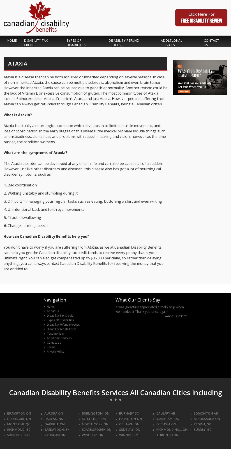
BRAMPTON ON (19, 413)
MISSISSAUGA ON (207, 419)
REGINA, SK (202, 424)
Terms (51, 347)
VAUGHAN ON (55, 435)
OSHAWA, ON (129, 424)
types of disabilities (76, 42)
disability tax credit (36, 42)
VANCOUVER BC (19, 435)
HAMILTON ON (130, 419)
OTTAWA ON (166, 424)
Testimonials (55, 334)
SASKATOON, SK (56, 429)
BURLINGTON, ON (95, 413)
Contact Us (54, 343)
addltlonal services (171, 42)
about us (53, 311)
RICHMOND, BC (18, 429)
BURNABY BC (129, 413)
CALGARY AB (165, 413)
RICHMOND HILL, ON (172, 429)
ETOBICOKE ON (19, 419)
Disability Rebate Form (61, 329)
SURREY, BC (202, 429)
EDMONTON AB (206, 413)
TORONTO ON (167, 435)
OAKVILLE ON (54, 424)
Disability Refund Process (63, 325)
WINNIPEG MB (130, 435)
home (12, 40)
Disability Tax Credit (60, 315)
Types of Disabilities (60, 320)
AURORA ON (53, 413)
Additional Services (59, 338)
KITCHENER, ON (94, 419)
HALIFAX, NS (53, 419)
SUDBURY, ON (129, 429)
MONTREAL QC (18, 424)
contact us (211, 42)
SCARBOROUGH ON (96, 429)
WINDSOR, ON (93, 435)
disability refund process (124, 42)
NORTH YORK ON (95, 424)
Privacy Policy (55, 352)
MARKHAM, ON (167, 419)
